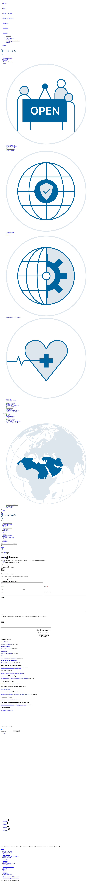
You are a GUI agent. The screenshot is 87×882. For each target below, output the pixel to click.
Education (5, 59)
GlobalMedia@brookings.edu (7, 662)
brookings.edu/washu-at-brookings (8, 705)
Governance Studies (7, 852)
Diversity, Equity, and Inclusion (13, 41)
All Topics (5, 529)
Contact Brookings (7, 864)
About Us (5, 33)
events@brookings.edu (15, 683)
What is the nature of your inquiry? (9, 581)
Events (4, 8)
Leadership (8, 36)
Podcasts (5, 872)
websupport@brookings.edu (7, 710)
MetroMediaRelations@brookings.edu (9, 658)
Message (3, 597)
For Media (5, 28)
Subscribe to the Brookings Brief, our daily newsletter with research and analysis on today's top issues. (25, 616)
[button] (43, 568)
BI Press (8, 42)
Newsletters (5, 23)
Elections (5, 60)
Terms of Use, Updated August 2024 (11, 878)
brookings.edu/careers (5, 699)
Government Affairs (7, 874)
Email (46, 586)
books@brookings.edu (5, 689)
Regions (5, 413)
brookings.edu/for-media (6, 668)
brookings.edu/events (5, 683)
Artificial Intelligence (7, 58)
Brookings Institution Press (9, 863)
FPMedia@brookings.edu (6, 653)
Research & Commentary (8, 18)
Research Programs (7, 13)
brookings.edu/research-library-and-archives (10, 694)
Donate (4, 45)
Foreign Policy (6, 855)
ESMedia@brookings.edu (6, 644)
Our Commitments (10, 38)
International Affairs (7, 56)
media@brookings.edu (16, 668)
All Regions (5, 530)
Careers (7, 37)
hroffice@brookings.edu (15, 699)
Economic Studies (7, 853)
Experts (5, 3)
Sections (2, 547)
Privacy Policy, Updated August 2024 (11, 876)
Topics (4, 63)
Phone (2, 592)
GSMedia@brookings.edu (6, 648)
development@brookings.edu (21, 678)
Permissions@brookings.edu (18, 673)
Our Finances (9, 39)
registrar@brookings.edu (21, 705)
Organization (47, 592)
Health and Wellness (7, 61)
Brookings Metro (7, 857)
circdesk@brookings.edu (25, 694)
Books (4, 870)
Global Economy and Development (10, 856)
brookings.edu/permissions (6, 673)
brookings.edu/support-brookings (8, 678)
